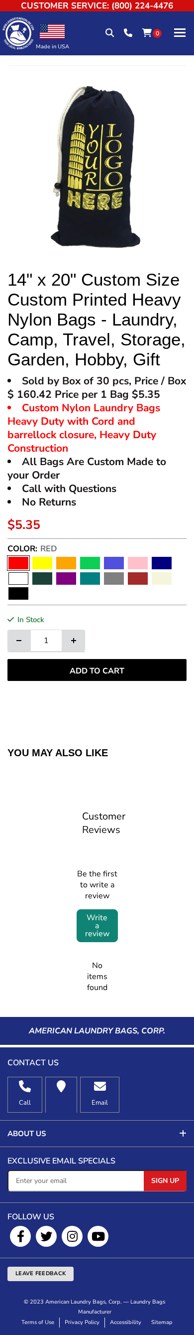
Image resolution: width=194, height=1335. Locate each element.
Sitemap (162, 1322)
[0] (147, 33)
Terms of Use (37, 1322)
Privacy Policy (82, 1322)
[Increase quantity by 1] (73, 641)
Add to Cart (97, 671)
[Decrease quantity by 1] (18, 641)
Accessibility (125, 1322)
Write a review (97, 925)
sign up (165, 1180)
